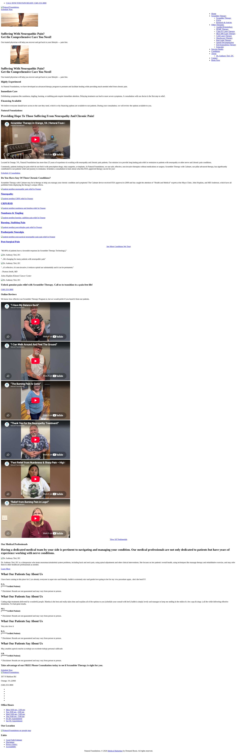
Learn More (5, 569)
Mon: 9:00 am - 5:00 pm (15, 710)
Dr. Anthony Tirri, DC (225, 56)
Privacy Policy (11, 744)
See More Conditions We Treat (119, 246)
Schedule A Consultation (10, 173)
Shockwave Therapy (224, 38)
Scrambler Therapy (218, 16)
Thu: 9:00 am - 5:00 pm (15, 716)
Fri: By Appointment (14, 719)
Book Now (215, 60)
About (213, 54)
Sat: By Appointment (14, 721)
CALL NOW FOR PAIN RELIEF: (26, 3)
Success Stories (217, 49)
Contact (214, 58)
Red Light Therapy (223, 40)
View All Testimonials (118, 539)
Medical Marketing (115, 751)
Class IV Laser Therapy (225, 31)
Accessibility (11, 747)
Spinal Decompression (225, 42)
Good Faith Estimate (14, 740)
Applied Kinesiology (224, 27)
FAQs (218, 20)
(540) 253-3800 (7, 289)
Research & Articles (224, 22)
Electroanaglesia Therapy (226, 45)
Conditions (215, 51)
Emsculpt (220, 47)
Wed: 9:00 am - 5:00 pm (15, 714)
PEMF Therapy (222, 29)
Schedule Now (7, 9)
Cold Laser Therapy (224, 36)
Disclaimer (10, 742)
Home (213, 14)
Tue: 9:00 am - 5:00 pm (15, 712)
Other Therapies (217, 25)
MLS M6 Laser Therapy (225, 34)
